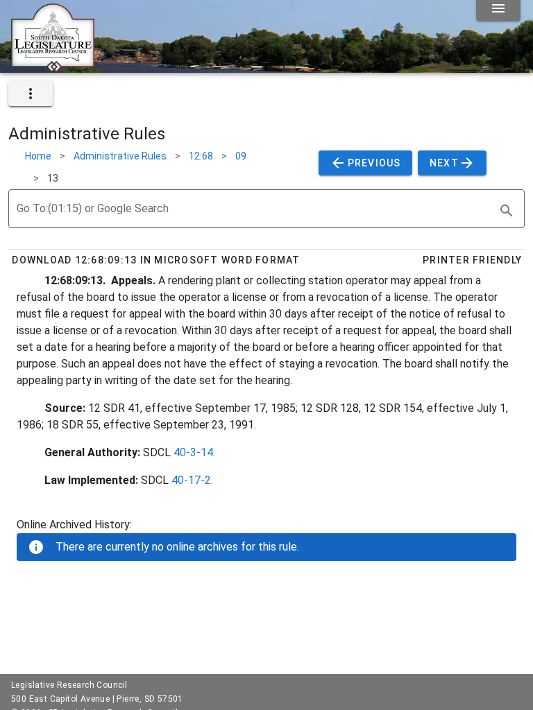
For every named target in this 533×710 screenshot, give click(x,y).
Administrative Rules (120, 156)
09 (240, 156)
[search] (506, 210)
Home (38, 156)
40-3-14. (194, 452)
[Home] (52, 67)
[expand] (30, 93)
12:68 (201, 156)
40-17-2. (192, 480)
